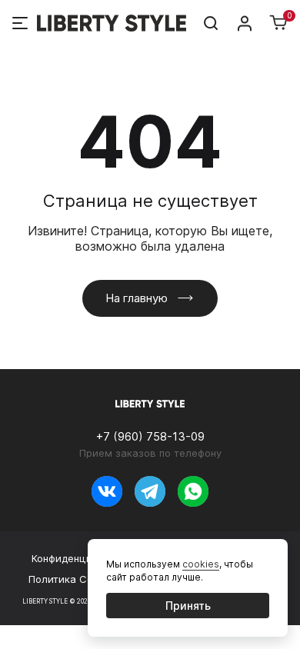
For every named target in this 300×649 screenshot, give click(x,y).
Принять (188, 605)
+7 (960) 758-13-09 (150, 436)
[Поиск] (211, 23)
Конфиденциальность (85, 558)
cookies (200, 564)
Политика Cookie (70, 579)
